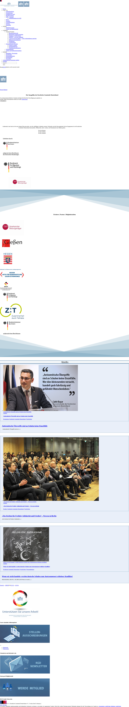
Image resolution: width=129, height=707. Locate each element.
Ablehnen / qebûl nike (116, 706)
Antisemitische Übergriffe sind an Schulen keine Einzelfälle (17, 412)
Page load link (3, 705)
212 (13, 585)
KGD (4, 67)
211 (11, 585)
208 (6, 585)
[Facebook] (1, 702)
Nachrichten (29, 419)
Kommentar (6, 419)
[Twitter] (2, 702)
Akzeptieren (3, 100)
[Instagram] (6, 702)
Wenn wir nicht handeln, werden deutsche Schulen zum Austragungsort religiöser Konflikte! (25, 562)
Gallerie (5, 413)
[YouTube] (4, 702)
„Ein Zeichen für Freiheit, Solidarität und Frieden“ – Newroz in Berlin (19, 501)
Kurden (5, 509)
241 (16, 585)
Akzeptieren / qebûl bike (105, 706)
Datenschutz (24, 99)
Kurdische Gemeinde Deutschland (17, 419)
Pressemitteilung (30, 569)
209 (8, 585)
